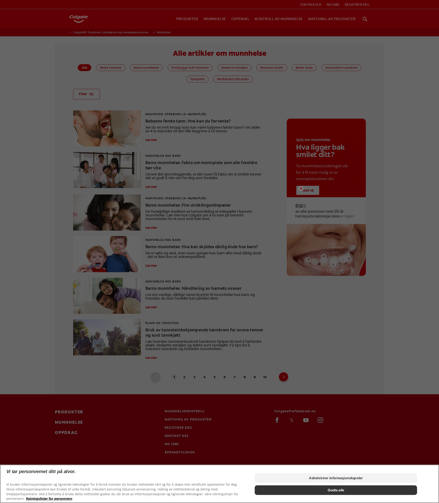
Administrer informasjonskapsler (336, 478)
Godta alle (336, 490)
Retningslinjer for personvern (49, 498)
